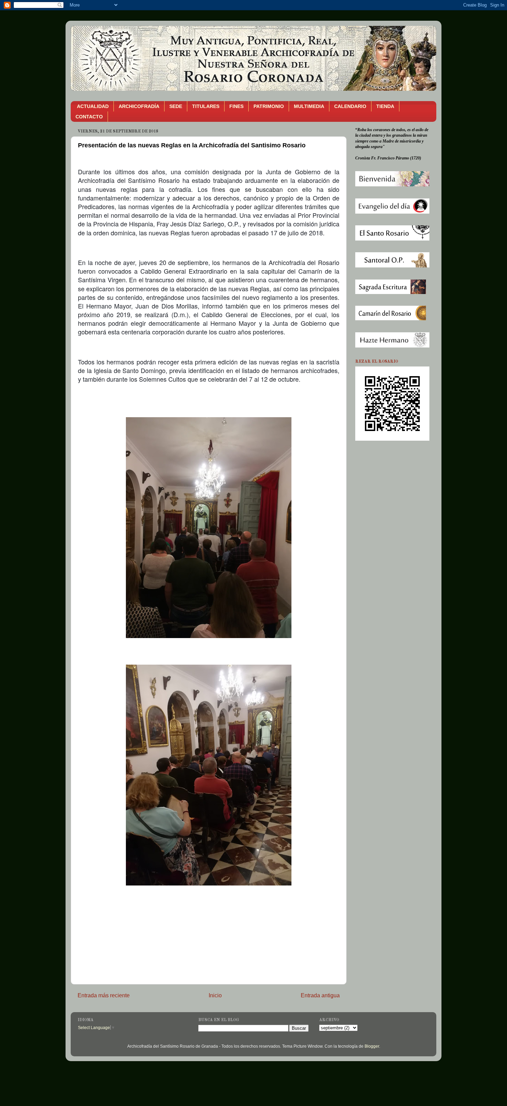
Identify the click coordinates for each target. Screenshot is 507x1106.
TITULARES (205, 106)
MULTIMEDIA (309, 106)
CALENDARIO (350, 106)
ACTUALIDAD (93, 106)
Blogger (372, 1046)
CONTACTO (89, 116)
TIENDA (385, 106)
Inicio (215, 995)
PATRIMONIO (269, 106)
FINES (236, 106)
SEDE (175, 106)
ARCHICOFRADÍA (139, 106)
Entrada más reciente (104, 995)
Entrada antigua (320, 995)
